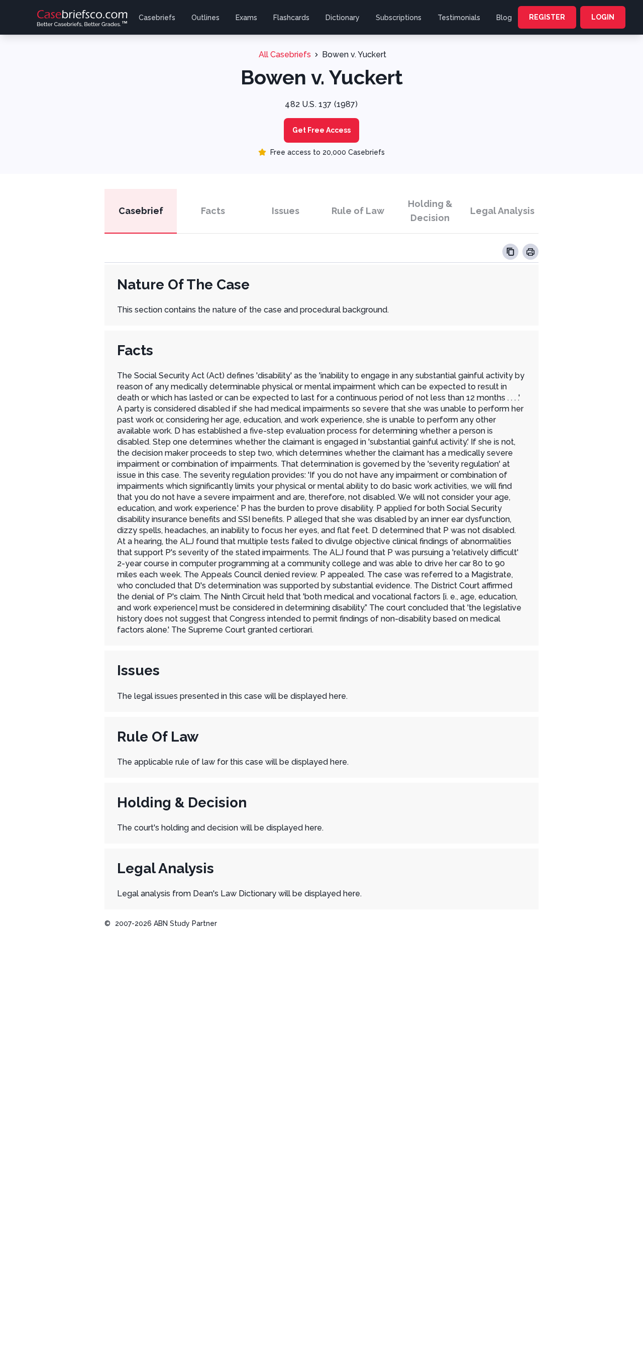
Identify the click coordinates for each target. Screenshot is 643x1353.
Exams (246, 18)
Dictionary (343, 18)
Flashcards (291, 18)
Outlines (205, 18)
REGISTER (547, 17)
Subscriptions (398, 18)
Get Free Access (321, 130)
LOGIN (602, 17)
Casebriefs (157, 18)
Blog (504, 18)
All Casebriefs (285, 54)
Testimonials (459, 18)
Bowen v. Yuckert (354, 54)
